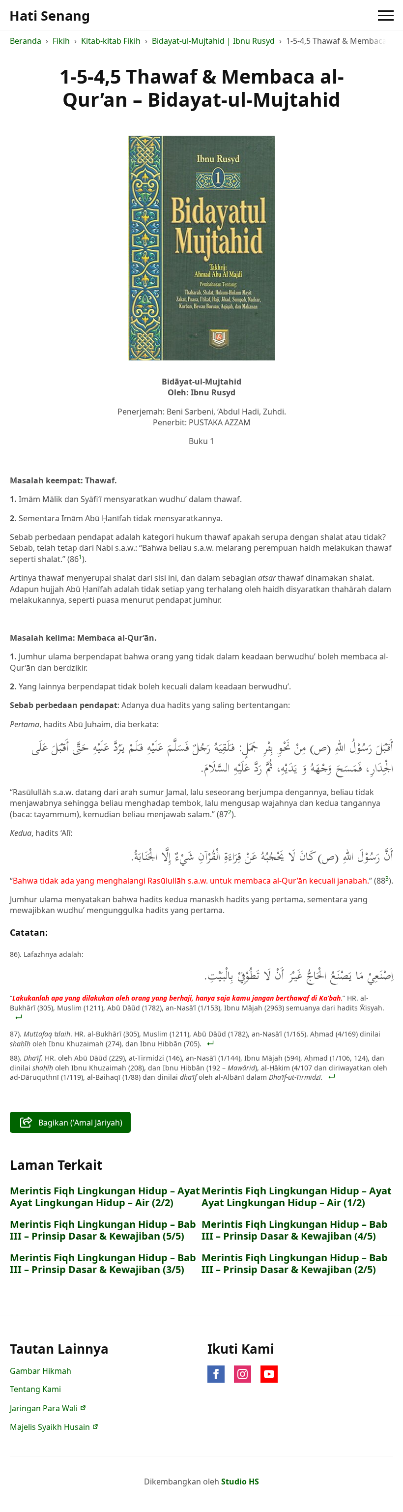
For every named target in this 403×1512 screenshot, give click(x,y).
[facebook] (216, 1374)
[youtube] (269, 1374)
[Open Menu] (386, 15)
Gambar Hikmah (40, 1370)
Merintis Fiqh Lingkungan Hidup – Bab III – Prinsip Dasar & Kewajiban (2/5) (295, 1263)
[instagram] (242, 1374)
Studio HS (240, 1481)
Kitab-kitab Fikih (111, 40)
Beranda (25, 40)
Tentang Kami (35, 1389)
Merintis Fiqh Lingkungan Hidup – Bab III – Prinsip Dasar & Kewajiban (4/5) (295, 1230)
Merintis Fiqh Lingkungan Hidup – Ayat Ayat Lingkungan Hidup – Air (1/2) (297, 1197)
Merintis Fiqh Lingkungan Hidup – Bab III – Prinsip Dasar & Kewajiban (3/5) (103, 1263)
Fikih (61, 40)
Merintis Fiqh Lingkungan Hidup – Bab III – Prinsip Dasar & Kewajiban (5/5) (103, 1230)
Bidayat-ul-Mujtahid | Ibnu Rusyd (213, 40)
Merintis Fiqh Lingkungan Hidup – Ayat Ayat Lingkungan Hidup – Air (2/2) (105, 1197)
